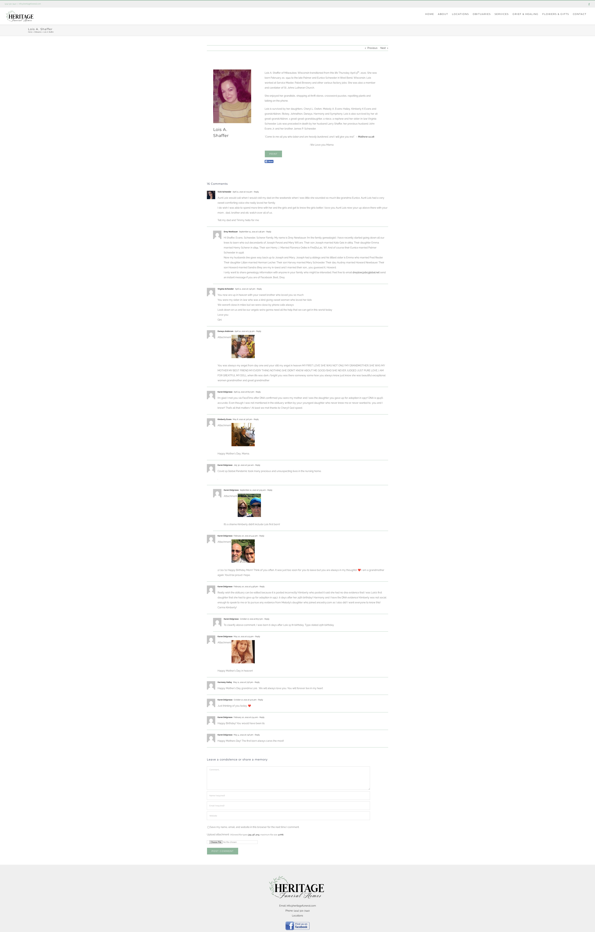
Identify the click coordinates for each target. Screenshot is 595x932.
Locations (297, 915)
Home (30, 32)
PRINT (273, 153)
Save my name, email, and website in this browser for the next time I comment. (254, 827)
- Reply (255, 192)
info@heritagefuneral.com (30, 4)
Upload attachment (245, 834)
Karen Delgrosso (225, 465)
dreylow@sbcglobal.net (366, 272)
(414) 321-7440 (10, 4)
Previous (372, 48)
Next (383, 48)
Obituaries (38, 32)
